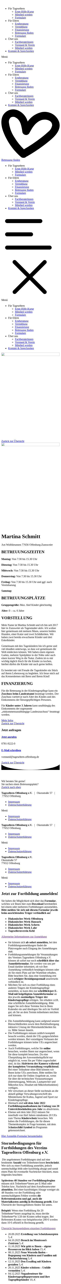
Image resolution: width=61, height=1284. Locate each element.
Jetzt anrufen (9, 736)
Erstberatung (21, 23)
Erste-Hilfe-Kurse (24, 11)
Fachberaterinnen (24, 42)
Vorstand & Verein (25, 45)
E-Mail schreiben (11, 750)
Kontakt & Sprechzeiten (21, 51)
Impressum (14, 801)
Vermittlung (21, 26)
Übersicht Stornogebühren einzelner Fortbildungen (28, 1228)
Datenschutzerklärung (20, 804)
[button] (30, 56)
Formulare (20, 17)
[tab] (30, 936)
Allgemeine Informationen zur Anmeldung (24, 936)
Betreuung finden (24, 32)
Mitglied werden (24, 14)
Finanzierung (22, 29)
